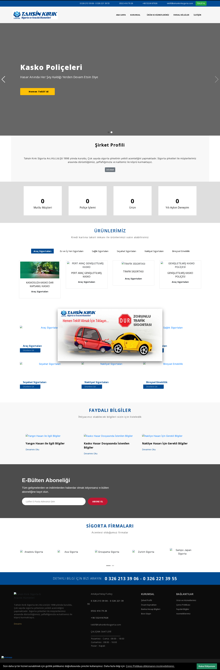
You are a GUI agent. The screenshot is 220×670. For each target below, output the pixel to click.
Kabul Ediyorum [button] (207, 666)
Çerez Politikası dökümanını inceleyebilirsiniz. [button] (150, 666)
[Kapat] (162, 308)
